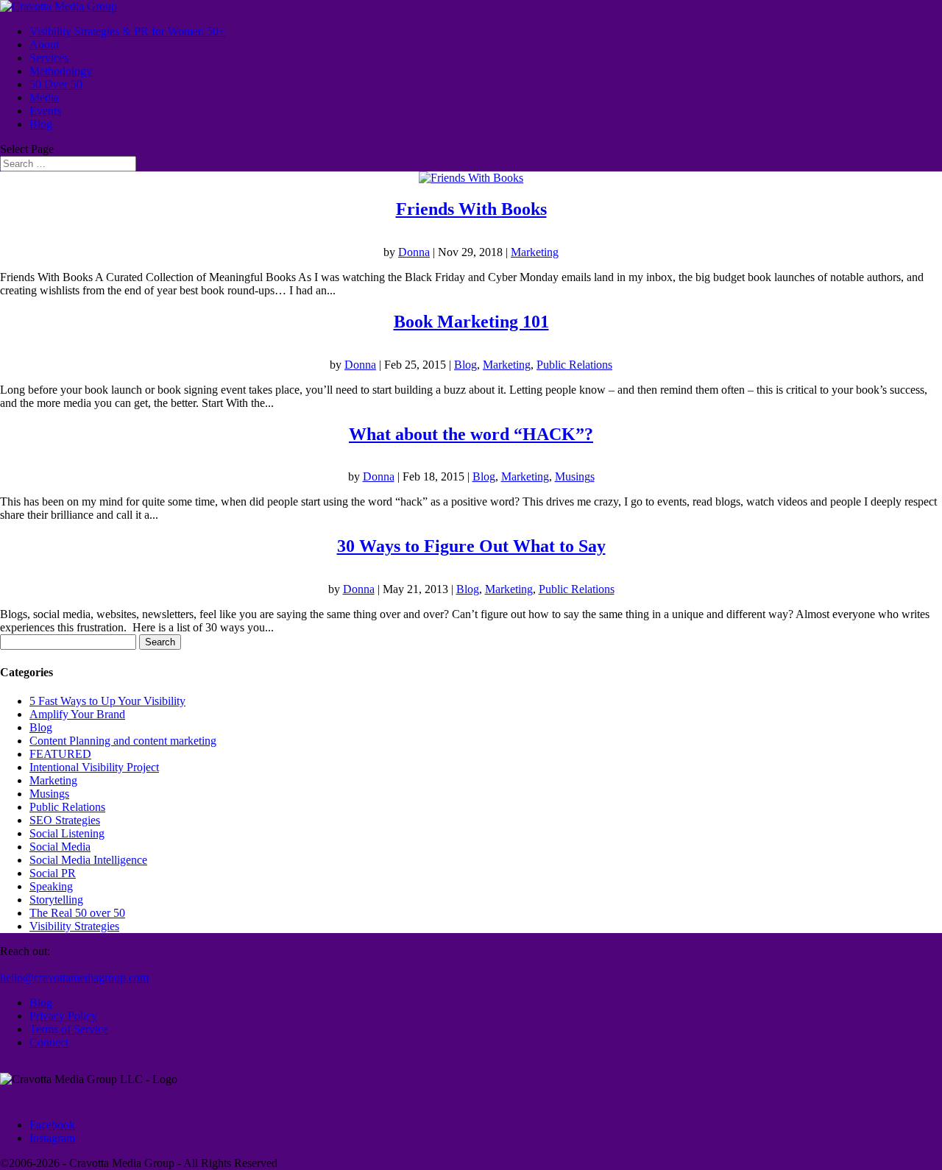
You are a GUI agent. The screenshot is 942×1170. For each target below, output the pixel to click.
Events (45, 110)
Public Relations (574, 364)
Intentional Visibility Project (94, 767)
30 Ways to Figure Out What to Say (471, 546)
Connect (48, 1042)
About (44, 44)
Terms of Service (68, 1029)
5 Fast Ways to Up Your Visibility (107, 701)
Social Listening (67, 833)
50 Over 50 (55, 84)
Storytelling (56, 899)
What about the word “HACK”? (471, 434)
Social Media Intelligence (88, 860)
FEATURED (60, 754)
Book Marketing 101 (471, 321)
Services (48, 58)
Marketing (535, 252)
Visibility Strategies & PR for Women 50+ (127, 31)
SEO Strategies (64, 820)
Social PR (52, 873)
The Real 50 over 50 (77, 913)
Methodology (60, 71)
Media (44, 97)
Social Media (60, 846)
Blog (40, 124)
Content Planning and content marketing (122, 740)
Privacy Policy (63, 1016)
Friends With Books (471, 209)
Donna (414, 252)
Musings (575, 476)
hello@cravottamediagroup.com (74, 977)
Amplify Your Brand (77, 714)
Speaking (51, 886)
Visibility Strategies (74, 926)
